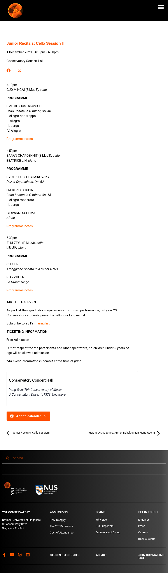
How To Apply (58, 520)
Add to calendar (28, 416)
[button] (161, 7)
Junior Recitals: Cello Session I (31, 432)
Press (141, 526)
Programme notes (20, 139)
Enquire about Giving (108, 532)
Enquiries (144, 519)
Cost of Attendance (62, 532)
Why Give (101, 519)
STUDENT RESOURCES (64, 555)
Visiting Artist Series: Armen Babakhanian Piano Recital (122, 432)
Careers (143, 532)
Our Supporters (105, 526)
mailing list (42, 323)
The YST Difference (61, 526)
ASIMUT (101, 555)
